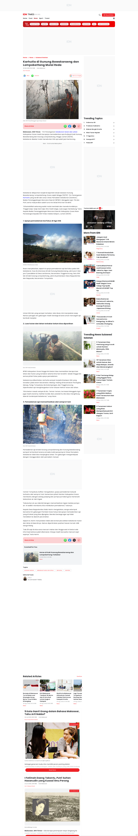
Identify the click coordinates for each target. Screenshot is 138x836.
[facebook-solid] (69, 126)
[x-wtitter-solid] (74, 126)
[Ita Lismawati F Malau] (25, 579)
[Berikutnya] (82, 673)
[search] (100, 15)
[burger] (114, 18)
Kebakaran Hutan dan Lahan (66, 132)
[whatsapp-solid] (65, 126)
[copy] (78, 126)
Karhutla (26, 198)
